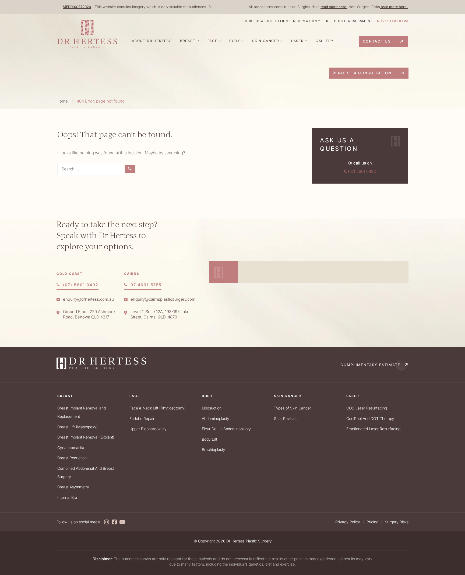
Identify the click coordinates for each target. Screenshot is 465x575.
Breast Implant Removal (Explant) (85, 437)
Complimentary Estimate (370, 365)
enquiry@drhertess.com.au (88, 299)
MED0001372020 (77, 7)
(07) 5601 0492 (394, 21)
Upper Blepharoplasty (148, 428)
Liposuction (211, 408)
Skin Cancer (265, 41)
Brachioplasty (213, 449)
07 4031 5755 (146, 284)
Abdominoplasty (215, 418)
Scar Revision (286, 418)
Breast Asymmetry (73, 487)
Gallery (325, 41)
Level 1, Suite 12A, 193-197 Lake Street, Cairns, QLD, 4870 (160, 314)
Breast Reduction (72, 457)
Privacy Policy (347, 522)
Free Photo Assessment (348, 21)
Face (212, 41)
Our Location (258, 21)
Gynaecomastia (70, 447)
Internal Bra (67, 497)
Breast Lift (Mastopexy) (77, 427)
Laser (297, 41)
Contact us (377, 41)
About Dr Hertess (152, 41)
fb (114, 522)
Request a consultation (362, 73)
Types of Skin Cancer (292, 408)
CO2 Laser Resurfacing (366, 408)
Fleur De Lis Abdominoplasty (226, 428)
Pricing (372, 522)
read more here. (333, 7)
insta (106, 522)
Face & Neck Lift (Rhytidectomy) (157, 408)
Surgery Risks (396, 522)
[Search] (130, 169)
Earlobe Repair (141, 418)
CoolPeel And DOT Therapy (370, 418)
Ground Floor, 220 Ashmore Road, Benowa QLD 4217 (89, 314)
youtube (122, 522)
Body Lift (209, 439)
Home (62, 101)
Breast (188, 41)
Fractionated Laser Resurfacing (373, 428)
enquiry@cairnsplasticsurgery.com (163, 299)
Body (234, 41)
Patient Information (296, 21)
